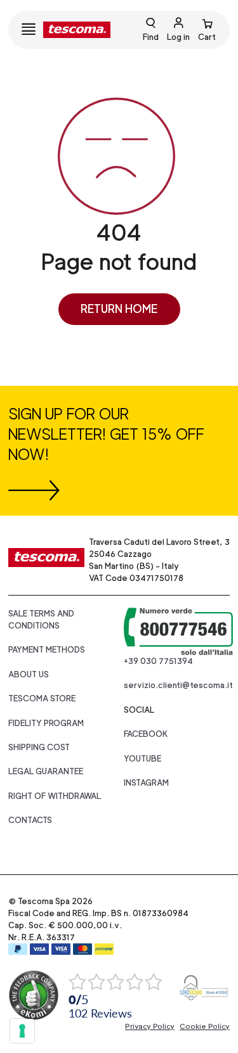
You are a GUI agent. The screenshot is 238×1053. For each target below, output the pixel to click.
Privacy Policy (150, 1026)
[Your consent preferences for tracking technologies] (22, 1031)
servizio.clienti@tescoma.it (178, 685)
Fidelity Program (46, 723)
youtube (142, 758)
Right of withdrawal (54, 796)
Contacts (30, 820)
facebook (146, 734)
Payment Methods (46, 649)
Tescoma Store (42, 698)
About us (28, 674)
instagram (146, 783)
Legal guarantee (45, 771)
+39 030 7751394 (158, 661)
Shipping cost (39, 747)
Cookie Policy (205, 1026)
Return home (119, 309)
